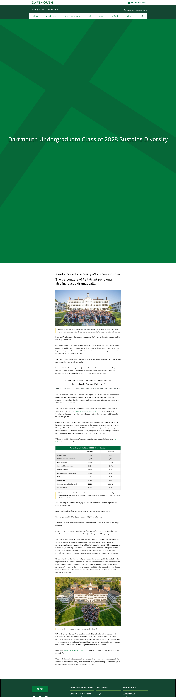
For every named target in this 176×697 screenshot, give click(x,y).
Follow (128, 16)
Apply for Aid (129, 693)
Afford (115, 16)
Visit (89, 16)
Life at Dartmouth (72, 16)
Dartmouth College (42, 2)
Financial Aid (129, 687)
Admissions (102, 687)
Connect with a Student (80, 693)
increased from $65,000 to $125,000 (88, 411)
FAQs (98, 693)
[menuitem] (82, 694)
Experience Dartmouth (81, 687)
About (36, 16)
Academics (51, 16)
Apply (101, 16)
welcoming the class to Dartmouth (75, 650)
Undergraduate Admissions (44, 9)
